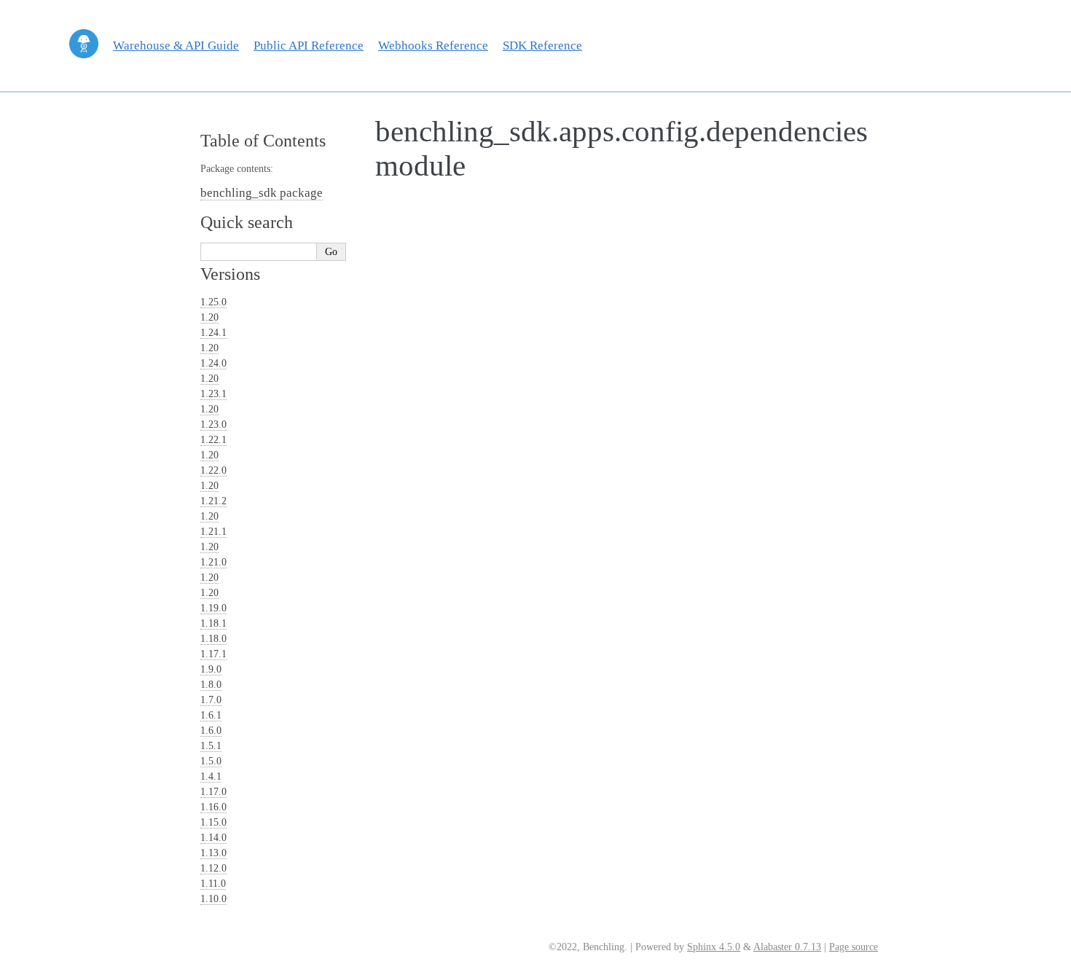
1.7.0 (210, 699)
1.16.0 (213, 807)
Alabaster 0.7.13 (787, 946)
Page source (853, 946)
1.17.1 (213, 654)
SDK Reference (542, 45)
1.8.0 (210, 684)
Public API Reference (309, 45)
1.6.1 (210, 715)
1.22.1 (213, 439)
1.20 (209, 317)
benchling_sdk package (261, 193)
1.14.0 (213, 837)
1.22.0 (213, 470)
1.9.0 (210, 669)
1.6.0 (210, 730)
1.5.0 (210, 761)
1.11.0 (213, 883)
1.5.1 (210, 745)
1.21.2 (213, 501)
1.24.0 (213, 363)
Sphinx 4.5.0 (713, 946)
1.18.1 (213, 623)
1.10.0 (213, 898)
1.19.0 (213, 608)
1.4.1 (210, 776)
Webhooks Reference (433, 45)
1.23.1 (213, 393)
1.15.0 (213, 822)
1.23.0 (213, 424)
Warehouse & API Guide (176, 45)
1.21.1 (213, 531)
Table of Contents (263, 140)
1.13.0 (213, 852)
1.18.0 (213, 638)
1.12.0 (213, 868)
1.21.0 (213, 562)
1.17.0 (213, 791)
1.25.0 (213, 302)
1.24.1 (213, 332)
